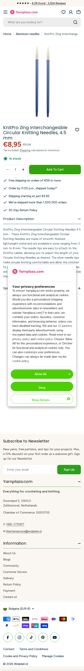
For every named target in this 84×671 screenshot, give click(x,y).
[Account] (70, 12)
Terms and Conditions (33, 649)
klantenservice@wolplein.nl (24, 531)
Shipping (25, 150)
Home (7, 34)
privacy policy (21, 339)
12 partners (65, 326)
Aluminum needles (27, 34)
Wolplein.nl (21, 664)
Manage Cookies (53, 656)
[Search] (75, 22)
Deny (42, 388)
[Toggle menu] (5, 12)
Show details (40, 400)
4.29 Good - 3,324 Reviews (49, 3)
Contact (8, 649)
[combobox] (42, 22)
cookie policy (44, 339)
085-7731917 (15, 524)
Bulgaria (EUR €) (19, 608)
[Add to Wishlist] (77, 129)
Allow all (40, 374)
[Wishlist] (63, 12)
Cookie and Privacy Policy (20, 656)
